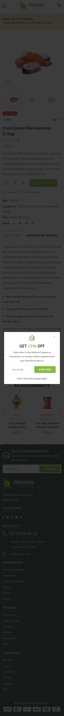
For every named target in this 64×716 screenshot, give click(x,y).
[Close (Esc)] (54, 338)
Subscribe (45, 369)
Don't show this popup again (32, 378)
